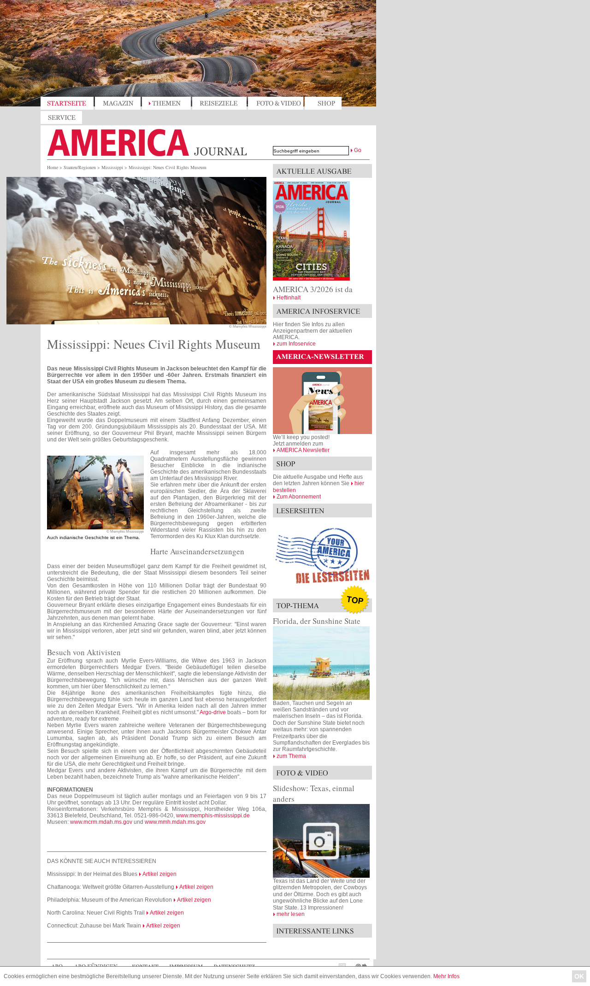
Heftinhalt (289, 297)
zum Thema (291, 756)
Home (52, 167)
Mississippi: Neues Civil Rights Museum (167, 167)
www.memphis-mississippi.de (213, 815)
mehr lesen (291, 914)
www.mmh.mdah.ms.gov (175, 822)
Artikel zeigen (159, 874)
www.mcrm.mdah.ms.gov (101, 822)
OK (579, 976)
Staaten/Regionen (80, 167)
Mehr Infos (446, 976)
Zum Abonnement (299, 496)
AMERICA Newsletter (303, 450)
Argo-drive (213, 712)
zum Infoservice (296, 343)
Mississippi (112, 167)
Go (357, 150)
